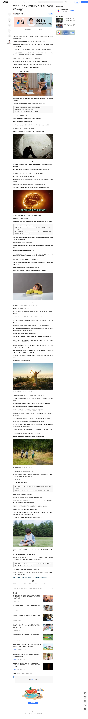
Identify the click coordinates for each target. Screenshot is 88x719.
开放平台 (30, 710)
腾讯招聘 (38, 710)
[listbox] (33, 631)
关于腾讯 (14, 710)
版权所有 (34, 715)
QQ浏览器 (45, 710)
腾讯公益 (41, 710)
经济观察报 (15, 630)
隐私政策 (27, 710)
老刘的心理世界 (19, 649)
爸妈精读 (14, 601)
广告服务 (34, 710)
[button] (72, 10)
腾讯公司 (31, 715)
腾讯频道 (49, 710)
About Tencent (19, 710)
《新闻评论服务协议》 (28, 673)
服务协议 (23, 710)
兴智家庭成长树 (15, 610)
